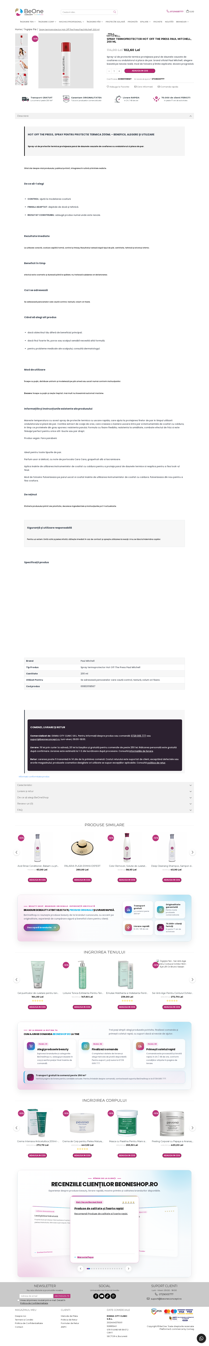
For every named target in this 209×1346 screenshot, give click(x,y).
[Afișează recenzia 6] (101, 1268)
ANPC (64, 1327)
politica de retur (156, 762)
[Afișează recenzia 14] (119, 1268)
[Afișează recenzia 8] (105, 1268)
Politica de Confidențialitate (34, 1303)
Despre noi (20, 1316)
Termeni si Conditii (24, 1319)
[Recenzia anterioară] (80, 1268)
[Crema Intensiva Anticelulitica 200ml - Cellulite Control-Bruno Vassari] (37, 1123)
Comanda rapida (169, 86)
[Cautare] (115, 12)
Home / (19, 29)
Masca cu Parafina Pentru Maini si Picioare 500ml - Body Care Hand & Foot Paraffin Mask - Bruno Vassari (127, 1141)
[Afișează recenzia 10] (110, 1268)
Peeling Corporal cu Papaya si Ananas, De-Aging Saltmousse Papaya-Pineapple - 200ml (172, 1141)
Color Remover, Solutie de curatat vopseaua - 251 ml (127, 866)
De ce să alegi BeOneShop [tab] (33, 797)
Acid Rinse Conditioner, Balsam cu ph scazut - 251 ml (37, 866)
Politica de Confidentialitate (29, 1323)
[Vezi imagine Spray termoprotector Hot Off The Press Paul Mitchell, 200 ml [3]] (21, 78)
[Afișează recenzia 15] (121, 1268)
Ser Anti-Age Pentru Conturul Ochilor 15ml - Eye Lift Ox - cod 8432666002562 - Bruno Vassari (172, 993)
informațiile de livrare (141, 751)
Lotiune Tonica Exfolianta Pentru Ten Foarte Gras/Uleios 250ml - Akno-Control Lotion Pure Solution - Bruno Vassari (82, 993)
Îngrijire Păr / (31, 29)
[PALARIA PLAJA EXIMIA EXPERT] (82, 847)
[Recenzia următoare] (128, 1268)
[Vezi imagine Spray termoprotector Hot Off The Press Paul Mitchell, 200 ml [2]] (21, 65)
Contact (19, 1327)
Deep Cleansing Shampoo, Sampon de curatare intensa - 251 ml (172, 866)
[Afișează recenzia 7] (103, 1268)
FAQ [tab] (19, 809)
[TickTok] (107, 1296)
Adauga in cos (140, 71)
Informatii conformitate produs (34, 776)
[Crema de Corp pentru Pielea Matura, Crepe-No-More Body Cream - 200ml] (82, 1123)
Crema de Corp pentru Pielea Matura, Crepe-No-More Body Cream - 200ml (82, 1141)
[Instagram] (113, 1296)
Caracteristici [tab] (24, 785)
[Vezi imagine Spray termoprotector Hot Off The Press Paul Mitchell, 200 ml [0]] (21, 39)
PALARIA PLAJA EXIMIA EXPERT (82, 866)
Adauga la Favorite (119, 86)
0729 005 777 (138, 735)
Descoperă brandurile (39, 927)
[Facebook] (96, 1296)
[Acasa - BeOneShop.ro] (30, 12)
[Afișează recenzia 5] (98, 1268)
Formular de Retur (70, 1323)
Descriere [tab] (23, 115)
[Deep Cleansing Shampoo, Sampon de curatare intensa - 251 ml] (172, 847)
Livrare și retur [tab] (25, 791)
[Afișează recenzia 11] (112, 1268)
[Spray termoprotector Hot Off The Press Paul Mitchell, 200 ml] (66, 60)
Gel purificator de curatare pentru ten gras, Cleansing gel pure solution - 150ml (37, 993)
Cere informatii (144, 86)
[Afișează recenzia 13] (117, 1268)
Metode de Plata (69, 1316)
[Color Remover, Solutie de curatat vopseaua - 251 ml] (127, 847)
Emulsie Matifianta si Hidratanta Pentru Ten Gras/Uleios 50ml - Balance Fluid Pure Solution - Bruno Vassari (127, 993)
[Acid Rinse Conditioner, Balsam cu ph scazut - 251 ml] (37, 847)
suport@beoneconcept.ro (45, 739)
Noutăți (169, 22)
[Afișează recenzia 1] (88, 1268)
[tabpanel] (66, 60)
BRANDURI (181, 22)
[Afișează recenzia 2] (91, 1268)
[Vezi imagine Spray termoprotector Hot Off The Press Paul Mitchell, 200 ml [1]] (21, 52)
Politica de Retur (69, 1319)
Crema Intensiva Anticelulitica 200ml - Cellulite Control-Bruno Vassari (37, 1141)
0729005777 (165, 1294)
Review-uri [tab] (25, 803)
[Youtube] (101, 1296)
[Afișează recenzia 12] (114, 1268)
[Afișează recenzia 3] (94, 1268)
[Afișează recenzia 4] (96, 1268)
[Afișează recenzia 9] (107, 1268)
